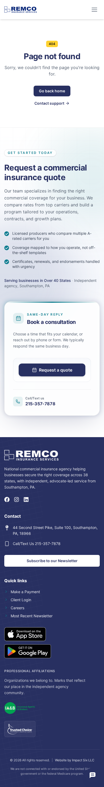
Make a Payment (25, 591)
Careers (17, 608)
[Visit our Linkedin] (26, 499)
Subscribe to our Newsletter (52, 560)
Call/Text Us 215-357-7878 (37, 543)
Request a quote (55, 370)
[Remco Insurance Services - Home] (20, 9)
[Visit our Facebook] (7, 499)
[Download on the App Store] (52, 634)
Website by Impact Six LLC (74, 760)
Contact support (49, 103)
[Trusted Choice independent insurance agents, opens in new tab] (19, 729)
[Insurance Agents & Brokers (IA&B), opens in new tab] (19, 708)
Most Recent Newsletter (32, 616)
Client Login (21, 599)
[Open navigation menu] (94, 9)
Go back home (52, 91)
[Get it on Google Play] (52, 651)
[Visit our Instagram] (16, 499)
